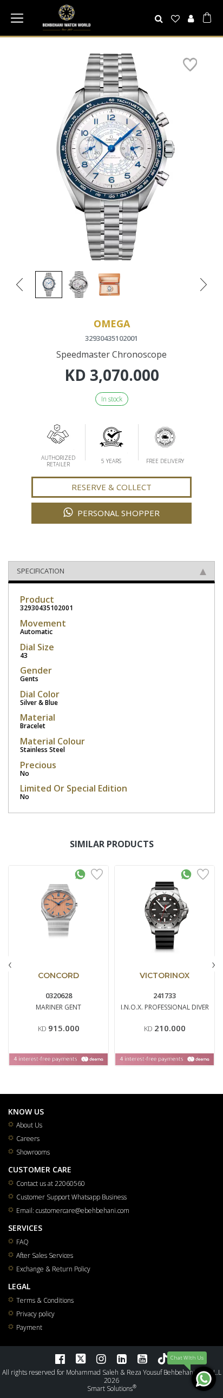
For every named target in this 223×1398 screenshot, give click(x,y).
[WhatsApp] (204, 1379)
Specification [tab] (40, 571)
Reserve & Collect (111, 487)
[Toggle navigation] (17, 18)
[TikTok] (163, 1358)
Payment (29, 1327)
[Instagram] (101, 1358)
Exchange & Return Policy (53, 1269)
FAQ (22, 1242)
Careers (28, 1138)
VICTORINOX (164, 975)
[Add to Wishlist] (97, 873)
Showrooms (33, 1152)
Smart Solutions (110, 1388)
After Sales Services (44, 1255)
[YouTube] (142, 1358)
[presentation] (9, 963)
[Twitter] (80, 1358)
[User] (190, 18)
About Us (29, 1125)
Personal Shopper (117, 512)
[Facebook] (60, 1358)
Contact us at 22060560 (50, 1183)
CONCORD (58, 975)
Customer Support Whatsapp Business (71, 1197)
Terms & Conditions (45, 1300)
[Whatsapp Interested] (80, 873)
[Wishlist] (175, 18)
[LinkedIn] (122, 1358)
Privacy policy (35, 1313)
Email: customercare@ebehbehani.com (72, 1210)
